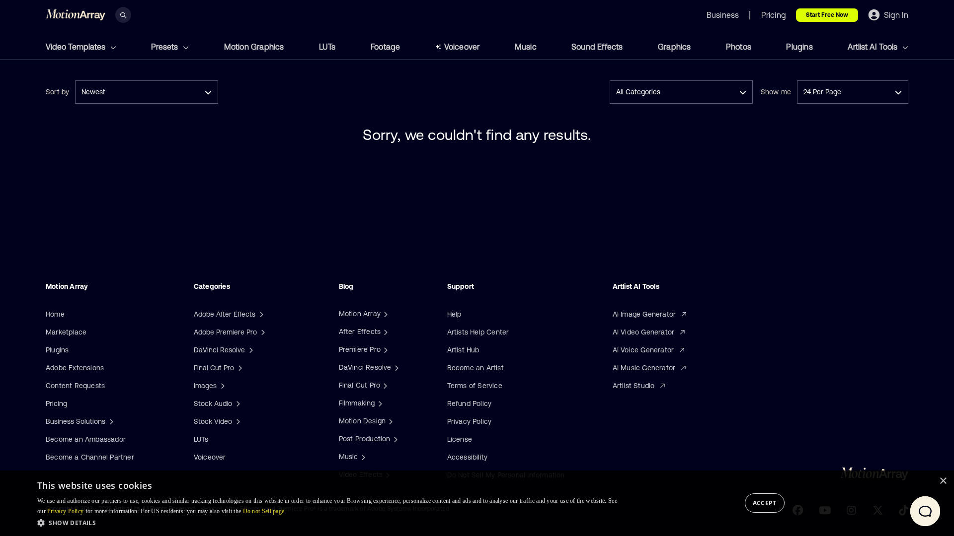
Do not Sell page (264, 511)
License (459, 439)
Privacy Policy (469, 421)
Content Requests (75, 386)
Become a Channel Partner (90, 457)
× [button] (943, 481)
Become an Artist (475, 368)
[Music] (362, 457)
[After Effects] (385, 331)
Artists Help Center (478, 332)
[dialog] (477, 503)
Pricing (56, 403)
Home (55, 314)
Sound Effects (597, 46)
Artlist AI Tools (873, 46)
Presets (165, 46)
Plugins (799, 46)
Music (526, 46)
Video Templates (76, 46)
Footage (385, 46)
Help (454, 314)
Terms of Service (474, 386)
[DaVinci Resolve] (395, 367)
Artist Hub (463, 350)
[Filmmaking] (379, 403)
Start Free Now (827, 14)
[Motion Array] (385, 314)
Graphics (674, 46)
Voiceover (462, 46)
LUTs (327, 46)
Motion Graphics (254, 46)
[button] (327, 523)
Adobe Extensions (75, 368)
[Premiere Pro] (385, 349)
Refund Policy (469, 403)
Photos (738, 46)
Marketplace (66, 332)
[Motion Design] (390, 421)
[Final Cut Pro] (384, 385)
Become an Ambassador (86, 439)
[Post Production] (394, 439)
